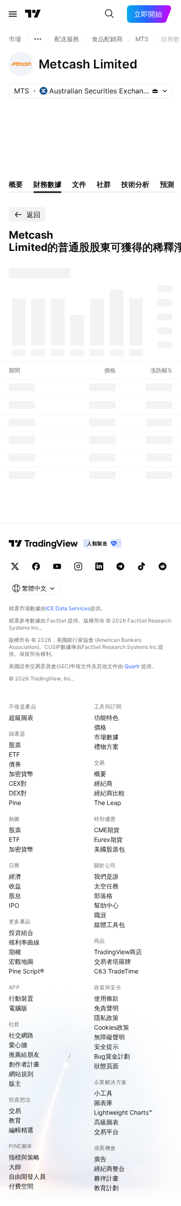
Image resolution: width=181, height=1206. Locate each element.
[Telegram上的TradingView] (120, 566)
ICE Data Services (68, 608)
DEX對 (18, 793)
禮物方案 (106, 746)
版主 (15, 1083)
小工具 (103, 1093)
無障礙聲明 (109, 1037)
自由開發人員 (27, 1176)
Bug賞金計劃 (112, 1056)
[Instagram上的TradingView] (78, 566)
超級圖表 (21, 717)
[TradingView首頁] (33, 14)
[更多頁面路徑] (38, 39)
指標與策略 (24, 1157)
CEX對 (18, 783)
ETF (14, 754)
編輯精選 (21, 1130)
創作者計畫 (24, 1064)
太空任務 (106, 886)
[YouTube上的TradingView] (57, 566)
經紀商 (103, 783)
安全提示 (106, 1046)
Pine (15, 802)
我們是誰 (106, 876)
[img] (155, 91)
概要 (100, 773)
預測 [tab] (167, 184)
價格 (100, 727)
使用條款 (106, 998)
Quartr (132, 666)
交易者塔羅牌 (112, 961)
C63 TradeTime (116, 971)
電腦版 (18, 1008)
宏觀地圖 (21, 961)
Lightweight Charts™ (123, 1112)
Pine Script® (26, 971)
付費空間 (21, 1186)
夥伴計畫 (106, 1178)
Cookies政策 (111, 1027)
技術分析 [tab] (135, 184)
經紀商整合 (109, 1168)
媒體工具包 (109, 924)
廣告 (100, 1159)
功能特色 (106, 717)
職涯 (100, 915)
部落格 (103, 895)
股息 (15, 895)
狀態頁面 (106, 1066)
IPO (14, 905)
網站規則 (21, 1073)
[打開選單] (13, 14)
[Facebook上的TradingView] (36, 566)
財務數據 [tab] (47, 184)
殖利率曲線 (24, 942)
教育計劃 (106, 1188)
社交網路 (21, 1035)
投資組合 (21, 932)
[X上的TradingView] (15, 566)
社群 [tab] (104, 184)
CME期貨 (106, 830)
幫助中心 (106, 905)
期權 (15, 951)
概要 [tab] (16, 184)
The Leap (107, 802)
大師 (15, 1166)
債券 (15, 764)
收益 (15, 886)
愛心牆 (18, 1045)
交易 (15, 1110)
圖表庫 (103, 1102)
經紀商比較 (109, 793)
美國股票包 (109, 849)
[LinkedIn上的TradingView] (99, 566)
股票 (15, 744)
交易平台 (106, 1131)
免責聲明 (106, 1008)
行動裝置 (21, 998)
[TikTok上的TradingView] (141, 566)
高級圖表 (106, 1122)
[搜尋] (109, 14)
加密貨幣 (21, 773)
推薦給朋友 (24, 1054)
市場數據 (106, 737)
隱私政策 (106, 1017)
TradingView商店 (118, 951)
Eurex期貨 (108, 839)
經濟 (15, 876)
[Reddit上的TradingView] (162, 566)
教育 (15, 1120)
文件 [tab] (79, 184)
